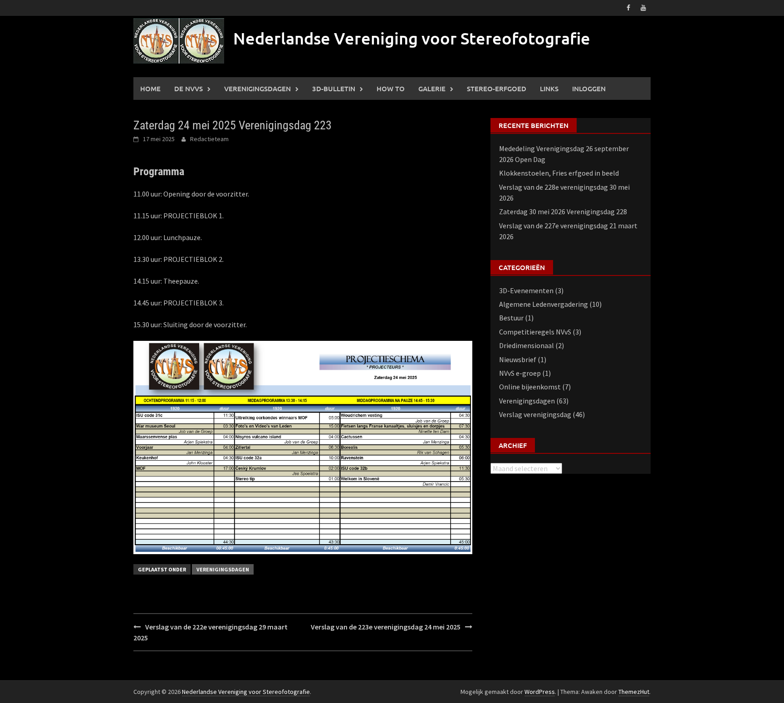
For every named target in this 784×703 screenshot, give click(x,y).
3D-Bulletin (333, 88)
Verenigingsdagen (257, 88)
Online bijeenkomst (530, 386)
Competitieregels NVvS (535, 331)
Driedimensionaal (526, 345)
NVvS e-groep (520, 373)
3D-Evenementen (526, 290)
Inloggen (589, 88)
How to (391, 88)
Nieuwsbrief (517, 359)
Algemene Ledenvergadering (543, 304)
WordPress (539, 692)
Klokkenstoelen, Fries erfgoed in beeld (559, 172)
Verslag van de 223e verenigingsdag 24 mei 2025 (386, 626)
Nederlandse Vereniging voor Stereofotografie (411, 38)
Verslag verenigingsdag (535, 414)
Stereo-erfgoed (496, 88)
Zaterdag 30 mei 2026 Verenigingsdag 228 (563, 211)
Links (549, 88)
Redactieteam (209, 139)
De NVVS (188, 88)
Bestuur (511, 317)
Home (150, 88)
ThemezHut (633, 692)
